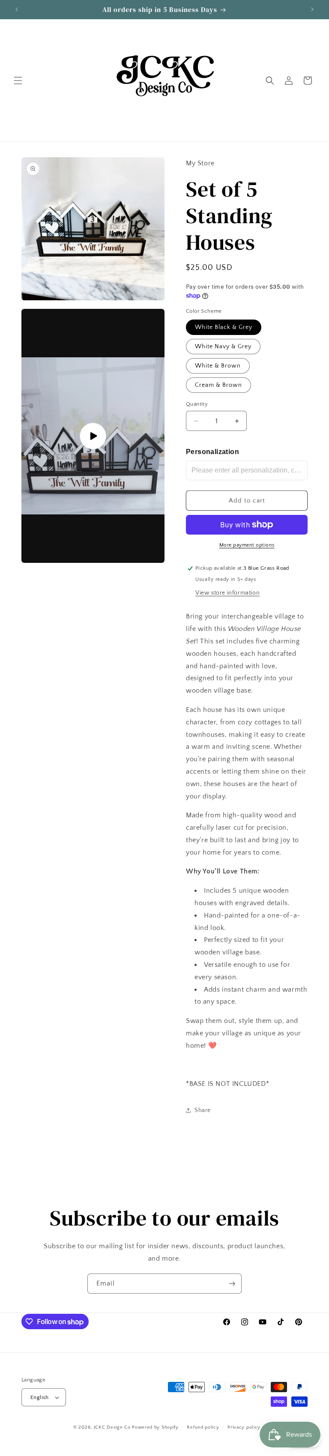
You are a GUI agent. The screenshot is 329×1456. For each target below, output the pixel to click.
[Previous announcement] (16, 9)
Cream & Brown (218, 385)
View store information (227, 592)
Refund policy (203, 1427)
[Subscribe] (231, 1284)
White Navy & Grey (223, 346)
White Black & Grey (223, 327)
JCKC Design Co (113, 1427)
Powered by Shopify (155, 1427)
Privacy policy (243, 1427)
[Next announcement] (312, 9)
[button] (18, 80)
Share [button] (202, 1110)
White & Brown (218, 365)
